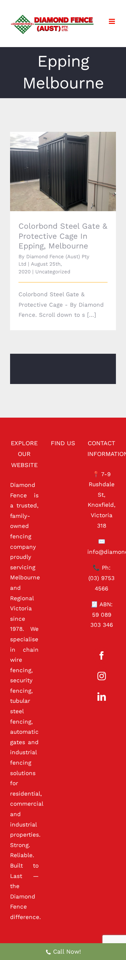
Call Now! (67, 951)
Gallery (72, 158)
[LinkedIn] (101, 696)
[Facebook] (101, 655)
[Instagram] (101, 676)
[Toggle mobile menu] (112, 21)
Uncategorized (52, 272)
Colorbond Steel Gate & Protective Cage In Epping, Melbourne (53, 158)
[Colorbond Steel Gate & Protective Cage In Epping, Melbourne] (63, 171)
